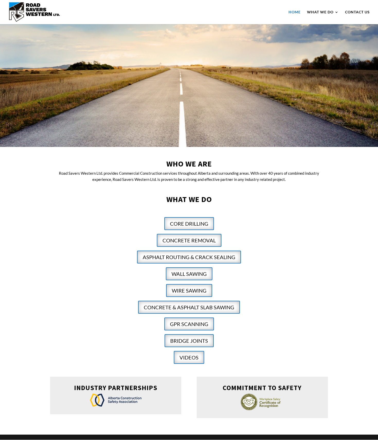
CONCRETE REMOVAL (189, 240)
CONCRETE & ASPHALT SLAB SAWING (189, 307)
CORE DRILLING (189, 224)
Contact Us (357, 12)
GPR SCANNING (189, 324)
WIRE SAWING (189, 290)
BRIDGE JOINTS (189, 341)
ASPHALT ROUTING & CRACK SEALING (189, 257)
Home (295, 12)
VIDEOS (189, 357)
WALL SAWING (189, 274)
